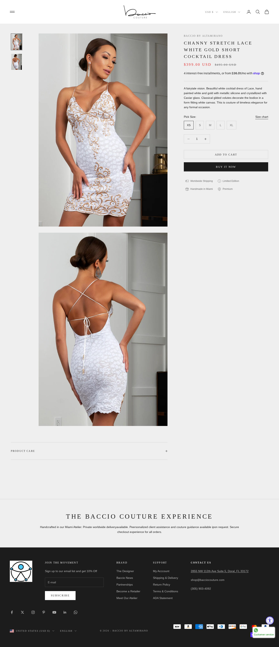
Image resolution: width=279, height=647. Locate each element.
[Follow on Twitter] (22, 612)
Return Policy (161, 584)
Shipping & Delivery (165, 577)
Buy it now (226, 166)
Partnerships (124, 584)
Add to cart (226, 154)
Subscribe (60, 595)
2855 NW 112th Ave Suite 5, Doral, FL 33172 (220, 571)
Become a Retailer (128, 591)
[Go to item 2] (16, 61)
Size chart (261, 116)
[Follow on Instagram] (33, 612)
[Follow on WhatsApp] (76, 612)
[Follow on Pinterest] (44, 612)
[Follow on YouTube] (54, 612)
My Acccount (161, 571)
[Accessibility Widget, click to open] (270, 620)
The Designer (125, 571)
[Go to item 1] (16, 41)
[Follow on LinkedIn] (65, 612)
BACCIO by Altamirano (203, 35)
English (229, 12)
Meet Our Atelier (126, 598)
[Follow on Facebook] (12, 612)
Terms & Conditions (165, 591)
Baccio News (124, 577)
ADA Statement (163, 598)
